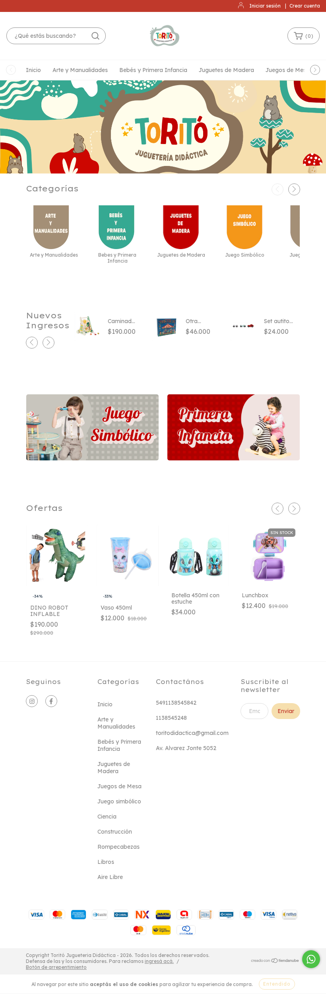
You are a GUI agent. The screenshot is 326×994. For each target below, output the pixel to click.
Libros (105, 861)
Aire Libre (110, 877)
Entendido (277, 984)
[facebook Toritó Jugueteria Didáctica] (51, 701)
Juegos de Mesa (288, 70)
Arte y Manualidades (80, 70)
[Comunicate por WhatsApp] (311, 959)
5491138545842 (176, 702)
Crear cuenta (304, 6)
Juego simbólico (119, 801)
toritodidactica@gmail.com (192, 733)
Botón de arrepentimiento (56, 967)
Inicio (33, 70)
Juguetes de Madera (226, 70)
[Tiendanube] (275, 962)
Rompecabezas (118, 846)
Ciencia (106, 816)
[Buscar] (95, 36)
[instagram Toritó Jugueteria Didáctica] (32, 701)
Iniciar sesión (265, 6)
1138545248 (171, 717)
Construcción (114, 831)
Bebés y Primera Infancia (153, 70)
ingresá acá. (159, 961)
